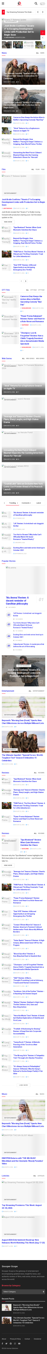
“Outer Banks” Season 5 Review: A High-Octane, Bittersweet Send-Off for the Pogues (29, 942)
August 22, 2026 (19, 134)
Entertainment (11, 21)
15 (18, 82)
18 (18, 493)
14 (28, 123)
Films (38, 169)
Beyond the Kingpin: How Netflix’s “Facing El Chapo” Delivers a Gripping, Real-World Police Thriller (27, 141)
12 (28, 147)
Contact (27, 1339)
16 (28, 160)
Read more (8, 222)
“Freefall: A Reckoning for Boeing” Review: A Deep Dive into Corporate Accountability (27, 1031)
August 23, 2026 (10, 82)
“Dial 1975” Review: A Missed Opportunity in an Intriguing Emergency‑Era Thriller (24, 267)
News (42, 53)
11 (28, 134)
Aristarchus (10, 37)
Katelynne (25, 848)
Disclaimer (37, 1339)
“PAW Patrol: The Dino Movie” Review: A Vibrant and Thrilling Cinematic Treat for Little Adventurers (29, 254)
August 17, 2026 (19, 1061)
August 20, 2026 (19, 1023)
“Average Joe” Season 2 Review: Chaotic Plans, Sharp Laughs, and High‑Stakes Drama (22, 419)
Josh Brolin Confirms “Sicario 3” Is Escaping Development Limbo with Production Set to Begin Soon (19, 30)
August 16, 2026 (8, 1246)
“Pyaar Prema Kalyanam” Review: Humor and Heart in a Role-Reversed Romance (32, 319)
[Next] (25, 281)
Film (42, 169)
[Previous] (21, 281)
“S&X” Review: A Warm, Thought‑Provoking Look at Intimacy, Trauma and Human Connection (28, 980)
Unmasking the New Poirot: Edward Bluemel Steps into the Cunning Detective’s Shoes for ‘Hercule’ (27, 155)
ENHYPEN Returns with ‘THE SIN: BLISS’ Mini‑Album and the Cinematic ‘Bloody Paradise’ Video (22, 1161)
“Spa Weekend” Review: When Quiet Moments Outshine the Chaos (30, 842)
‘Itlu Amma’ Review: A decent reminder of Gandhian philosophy (17, 600)
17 (28, 986)
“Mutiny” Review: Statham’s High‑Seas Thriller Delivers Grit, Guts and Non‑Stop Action (28, 1004)
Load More (23, 1085)
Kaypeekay (25, 325)
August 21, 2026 (19, 273)
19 (28, 935)
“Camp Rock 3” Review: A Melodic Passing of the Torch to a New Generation (26, 1044)
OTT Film (33, 290)
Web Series (30, 358)
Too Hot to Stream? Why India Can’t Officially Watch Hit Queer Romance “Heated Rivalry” (27, 537)
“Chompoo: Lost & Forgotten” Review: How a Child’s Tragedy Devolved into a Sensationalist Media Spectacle (32, 338)
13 (28, 948)
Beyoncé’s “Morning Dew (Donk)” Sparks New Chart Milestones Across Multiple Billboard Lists (28, 1307)
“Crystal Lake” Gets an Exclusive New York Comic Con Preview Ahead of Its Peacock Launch (23, 486)
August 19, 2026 (19, 1037)
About (4, 1339)
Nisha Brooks (26, 308)
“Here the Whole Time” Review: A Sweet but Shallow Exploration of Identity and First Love (28, 1018)
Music (42, 1094)
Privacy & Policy (15, 1339)
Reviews (41, 773)
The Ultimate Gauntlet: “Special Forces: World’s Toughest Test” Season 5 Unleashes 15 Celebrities (23, 76)
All (37, 53)
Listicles (41, 1176)
